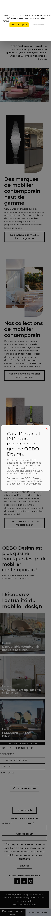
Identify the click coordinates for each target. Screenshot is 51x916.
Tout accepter (19, 24)
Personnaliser (38, 24)
